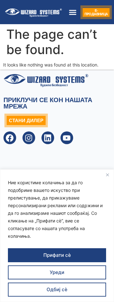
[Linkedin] (47, 137)
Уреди (57, 272)
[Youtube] (66, 137)
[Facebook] (9, 137)
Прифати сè (57, 255)
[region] (57, 235)
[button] (72, 12)
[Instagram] (28, 137)
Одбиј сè (57, 289)
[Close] (107, 175)
